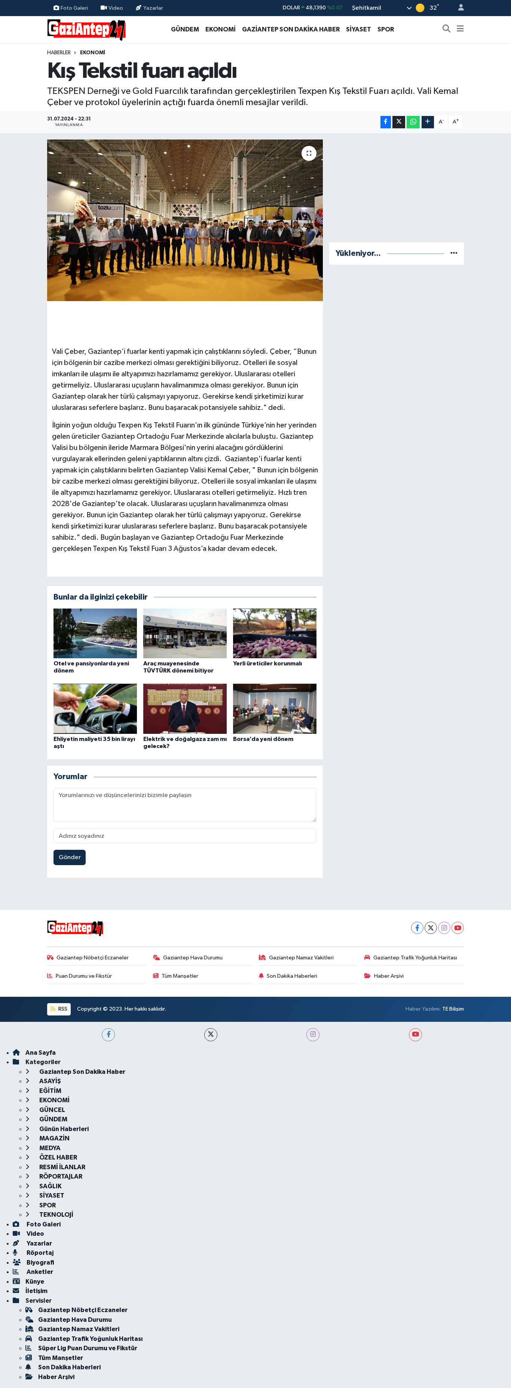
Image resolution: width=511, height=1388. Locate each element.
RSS (62, 1009)
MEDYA (49, 1148)
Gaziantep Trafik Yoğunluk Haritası (415, 957)
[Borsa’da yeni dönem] (274, 708)
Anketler (39, 1272)
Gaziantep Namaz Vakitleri (301, 957)
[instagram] (312, 1034)
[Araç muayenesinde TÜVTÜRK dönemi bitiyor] (185, 633)
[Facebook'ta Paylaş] (385, 122)
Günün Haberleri (63, 1129)
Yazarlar (153, 7)
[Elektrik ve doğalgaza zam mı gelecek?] (185, 708)
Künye (34, 1281)
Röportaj (39, 1253)
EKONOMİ (220, 29)
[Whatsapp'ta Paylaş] (413, 122)
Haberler (59, 52)
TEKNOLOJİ (55, 1214)
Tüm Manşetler (180, 976)
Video (115, 7)
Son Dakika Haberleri (292, 976)
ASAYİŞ (49, 1081)
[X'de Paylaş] (398, 122)
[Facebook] (417, 928)
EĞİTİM (49, 1091)
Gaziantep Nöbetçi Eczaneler (92, 957)
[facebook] (108, 1034)
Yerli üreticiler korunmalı (267, 664)
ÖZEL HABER (57, 1157)
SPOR (385, 29)
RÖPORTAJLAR (60, 1176)
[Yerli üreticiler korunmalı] (274, 633)
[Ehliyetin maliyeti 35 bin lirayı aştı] (95, 708)
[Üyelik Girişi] (458, 8)
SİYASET (358, 29)
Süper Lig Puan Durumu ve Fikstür (87, 1348)
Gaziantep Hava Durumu (193, 957)
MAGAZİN (54, 1138)
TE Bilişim (453, 1009)
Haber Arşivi (389, 976)
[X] (431, 928)
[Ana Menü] (460, 29)
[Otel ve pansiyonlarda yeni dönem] (95, 633)
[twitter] (210, 1034)
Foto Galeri (74, 7)
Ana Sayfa (40, 1053)
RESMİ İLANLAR (61, 1167)
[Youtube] (458, 928)
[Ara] (447, 29)
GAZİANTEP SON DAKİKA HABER (291, 29)
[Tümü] (454, 253)
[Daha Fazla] (428, 122)
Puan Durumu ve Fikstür (84, 976)
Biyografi (39, 1262)
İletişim (36, 1291)
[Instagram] (444, 928)
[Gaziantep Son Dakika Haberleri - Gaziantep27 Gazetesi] (86, 29)
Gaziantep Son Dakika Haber (81, 1072)
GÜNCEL (51, 1110)
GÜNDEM (185, 29)
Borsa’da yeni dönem (263, 739)
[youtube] (415, 1034)
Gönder (70, 857)
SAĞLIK (50, 1186)
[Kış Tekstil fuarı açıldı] (185, 220)
